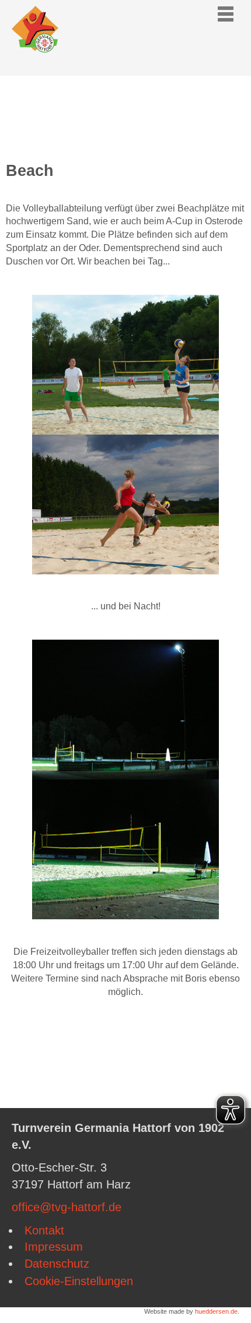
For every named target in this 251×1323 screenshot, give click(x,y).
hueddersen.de (216, 1311)
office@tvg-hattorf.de (66, 1207)
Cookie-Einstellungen (79, 1281)
